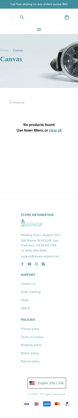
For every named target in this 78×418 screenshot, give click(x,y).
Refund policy (30, 361)
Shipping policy (31, 345)
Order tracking (31, 292)
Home (4, 50)
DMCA (25, 308)
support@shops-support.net (40, 256)
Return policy (30, 353)
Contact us (28, 283)
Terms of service (32, 337)
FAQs (24, 300)
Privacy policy (30, 328)
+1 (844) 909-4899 (34, 250)
